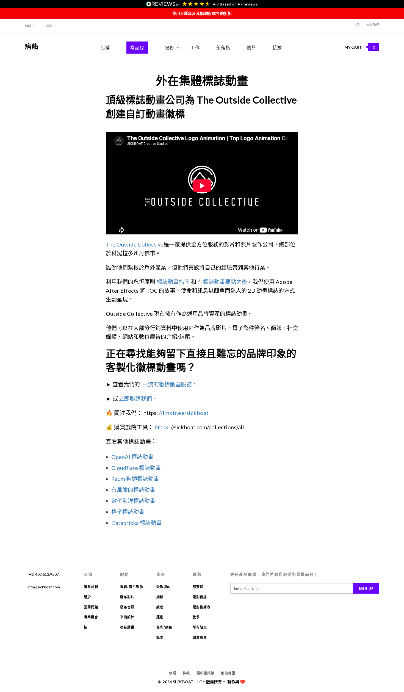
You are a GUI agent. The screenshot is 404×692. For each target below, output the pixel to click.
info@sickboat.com (43, 587)
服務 (169, 47)
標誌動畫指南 (173, 281)
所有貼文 (200, 627)
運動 (160, 617)
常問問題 (91, 607)
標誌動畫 (127, 627)
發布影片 (127, 597)
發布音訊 (127, 607)
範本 (160, 637)
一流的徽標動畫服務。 (169, 384)
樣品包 (137, 47)
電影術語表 (202, 607)
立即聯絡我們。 (138, 398)
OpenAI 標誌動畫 (132, 456)
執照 (172, 673)
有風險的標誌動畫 (133, 489)
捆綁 (160, 597)
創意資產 (200, 637)
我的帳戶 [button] (372, 24)
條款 (186, 673)
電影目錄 (200, 597)
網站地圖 (228, 673)
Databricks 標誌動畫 (136, 522)
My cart (359, 47)
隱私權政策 (205, 673)
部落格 (223, 47)
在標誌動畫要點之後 (222, 281)
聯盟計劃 (91, 587)
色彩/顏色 (164, 627)
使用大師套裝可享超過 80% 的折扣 (202, 13)
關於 (251, 47)
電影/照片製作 (131, 587)
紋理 (160, 607)
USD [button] (49, 25)
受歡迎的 (163, 587)
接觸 (277, 47)
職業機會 (91, 617)
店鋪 (105, 47)
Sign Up (366, 588)
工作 (195, 47)
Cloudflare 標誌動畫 (136, 467)
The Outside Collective (135, 244)
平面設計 (127, 617)
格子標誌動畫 (127, 511)
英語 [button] (28, 25)
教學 (196, 617)
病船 (31, 46)
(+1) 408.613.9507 (43, 574)
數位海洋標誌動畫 (133, 500)
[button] (357, 24)
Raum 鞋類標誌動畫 (135, 478)
